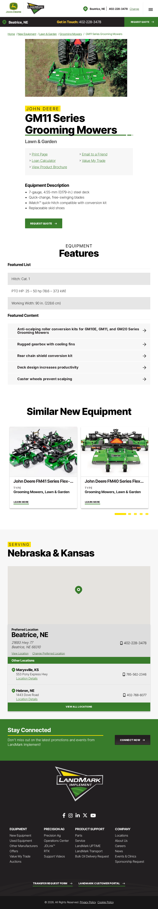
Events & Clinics (125, 856)
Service (80, 841)
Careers (120, 846)
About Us (121, 841)
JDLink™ (49, 846)
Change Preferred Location (48, 653)
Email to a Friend (94, 154)
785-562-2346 (136, 674)
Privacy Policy (88, 902)
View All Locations (79, 706)
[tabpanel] (43, 467)
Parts (78, 835)
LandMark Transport (89, 851)
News (119, 851)
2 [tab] (130, 515)
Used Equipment (21, 841)
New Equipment (27, 34)
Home (11, 34)
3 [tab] (136, 515)
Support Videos (54, 856)
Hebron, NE (25, 691)
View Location (20, 653)
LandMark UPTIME (88, 846)
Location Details (27, 678)
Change (134, 8)
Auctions (15, 861)
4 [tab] (142, 515)
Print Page (40, 154)
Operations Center (56, 841)
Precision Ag (52, 835)
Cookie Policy (105, 902)
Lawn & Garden (48, 34)
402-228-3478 (118, 8)
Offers (14, 851)
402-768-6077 (136, 695)
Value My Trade (93, 161)
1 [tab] (116, 515)
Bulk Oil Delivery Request (92, 856)
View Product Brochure (49, 167)
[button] (141, 22)
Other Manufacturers (24, 846)
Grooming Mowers (71, 34)
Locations (121, 835)
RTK (47, 851)
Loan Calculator (44, 161)
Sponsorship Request (129, 861)
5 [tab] (147, 515)
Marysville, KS (27, 670)
